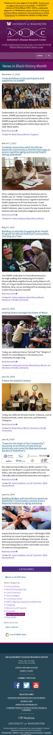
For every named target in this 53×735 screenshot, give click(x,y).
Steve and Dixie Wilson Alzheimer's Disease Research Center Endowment (26, 13)
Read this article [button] (9, 131)
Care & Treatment (34, 483)
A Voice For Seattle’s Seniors (16, 380)
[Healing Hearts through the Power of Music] (26, 331)
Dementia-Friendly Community (15, 300)
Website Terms (18, 733)
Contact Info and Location (26, 668)
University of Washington (26, 24)
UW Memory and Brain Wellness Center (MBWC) (26, 698)
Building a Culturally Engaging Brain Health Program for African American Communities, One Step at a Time (25, 234)
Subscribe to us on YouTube (36, 685)
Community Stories (20, 365)
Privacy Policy (7, 733)
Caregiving (10, 605)
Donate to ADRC (26, 671)
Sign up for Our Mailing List (27, 705)
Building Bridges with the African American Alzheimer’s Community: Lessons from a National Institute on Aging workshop (25, 501)
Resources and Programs (16, 608)
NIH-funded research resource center (18, 45)
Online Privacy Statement (34, 733)
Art (48, 365)
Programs (34, 134)
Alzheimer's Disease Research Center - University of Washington (26, 34)
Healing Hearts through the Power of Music (25, 312)
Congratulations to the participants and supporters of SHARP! (23, 79)
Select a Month (11, 627)
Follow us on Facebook (17, 685)
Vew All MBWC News (17, 634)
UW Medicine (26, 718)
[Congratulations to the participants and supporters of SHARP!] (26, 96)
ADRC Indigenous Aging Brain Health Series (23, 602)
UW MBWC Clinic (26, 701)
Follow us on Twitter (26, 685)
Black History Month (20, 134)
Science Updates (19, 218)
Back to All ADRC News (16, 577)
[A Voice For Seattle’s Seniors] (26, 397)
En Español (10, 611)
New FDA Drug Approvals (16, 589)
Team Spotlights (13, 595)
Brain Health (11, 617)
